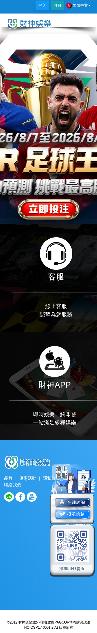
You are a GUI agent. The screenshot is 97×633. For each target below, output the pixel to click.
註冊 (57, 5)
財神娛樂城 (27, 622)
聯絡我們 (12, 484)
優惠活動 (27, 478)
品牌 (8, 478)
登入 (42, 5)
